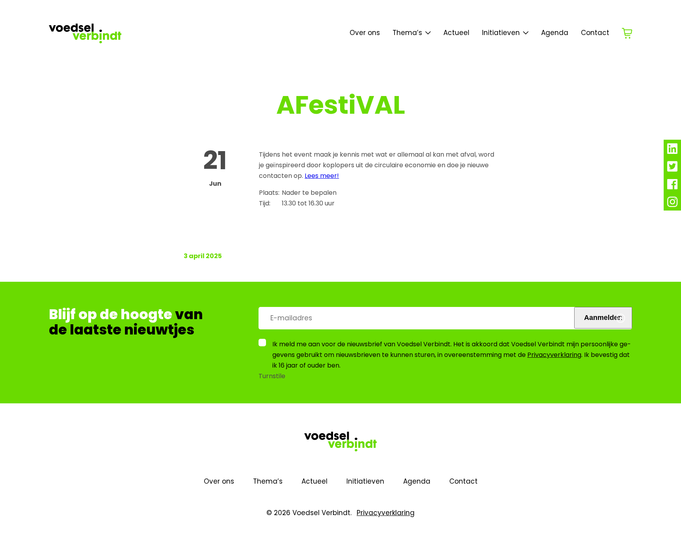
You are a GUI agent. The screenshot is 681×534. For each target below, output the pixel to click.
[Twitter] (672, 168)
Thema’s (268, 481)
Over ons (365, 32)
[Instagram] (672, 204)
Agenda (554, 32)
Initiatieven (501, 32)
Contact (595, 32)
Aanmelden (603, 318)
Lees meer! (322, 175)
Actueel (456, 32)
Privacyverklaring (554, 354)
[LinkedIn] (672, 150)
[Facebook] (672, 186)
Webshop (627, 33)
